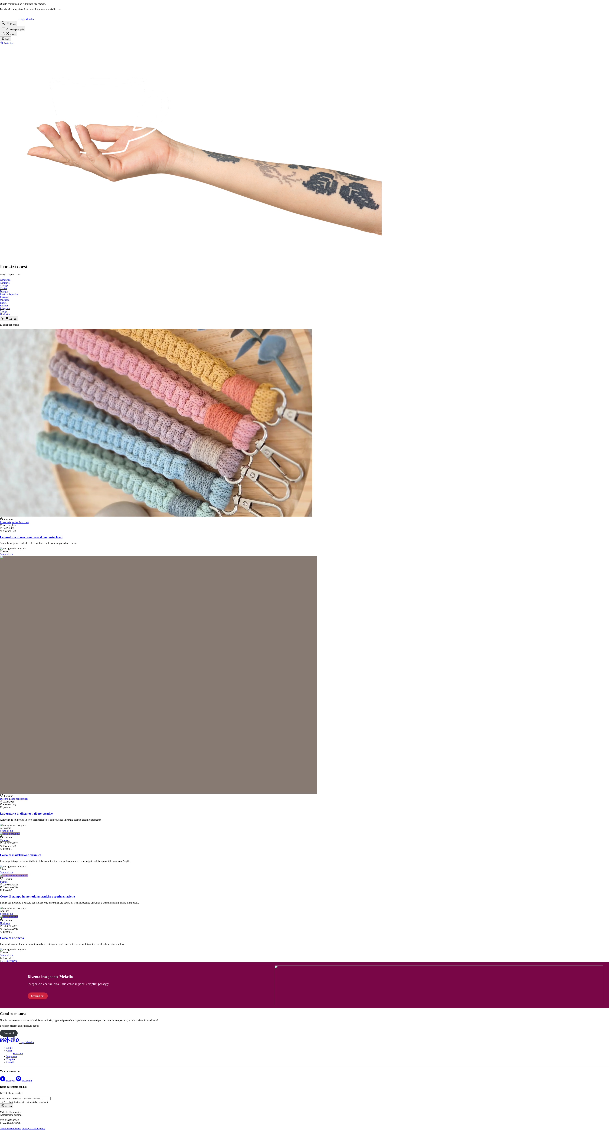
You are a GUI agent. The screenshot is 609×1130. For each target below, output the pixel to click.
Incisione (4, 297)
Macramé (4, 299)
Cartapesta (5, 279)
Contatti (10, 1062)
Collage (4, 285)
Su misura (18, 1053)
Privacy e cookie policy (33, 1128)
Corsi (9, 1050)
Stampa (3, 311)
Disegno (4, 291)
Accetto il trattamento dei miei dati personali (26, 1102)
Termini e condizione (10, 1128)
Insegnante (11, 1056)
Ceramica (5, 282)
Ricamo (4, 305)
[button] (9, 318)
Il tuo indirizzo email (10, 1098)
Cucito (3, 288)
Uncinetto (5, 314)
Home (9, 1047)
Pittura (3, 302)
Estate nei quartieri (9, 294)
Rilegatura (5, 308)
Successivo (11, 961)
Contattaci (9, 1033)
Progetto (10, 1059)
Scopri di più (6, 554)
